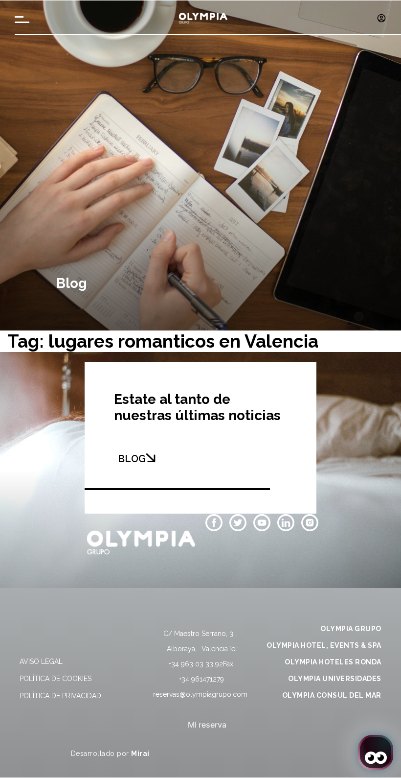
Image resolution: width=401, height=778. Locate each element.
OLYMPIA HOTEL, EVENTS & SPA (324, 645)
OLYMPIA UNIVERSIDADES (334, 679)
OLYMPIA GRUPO (350, 629)
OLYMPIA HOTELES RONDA (333, 662)
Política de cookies (55, 679)
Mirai (140, 753)
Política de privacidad (60, 696)
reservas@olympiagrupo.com (200, 694)
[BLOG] (151, 458)
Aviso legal (41, 661)
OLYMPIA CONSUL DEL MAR (331, 695)
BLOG (132, 459)
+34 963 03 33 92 (196, 664)
